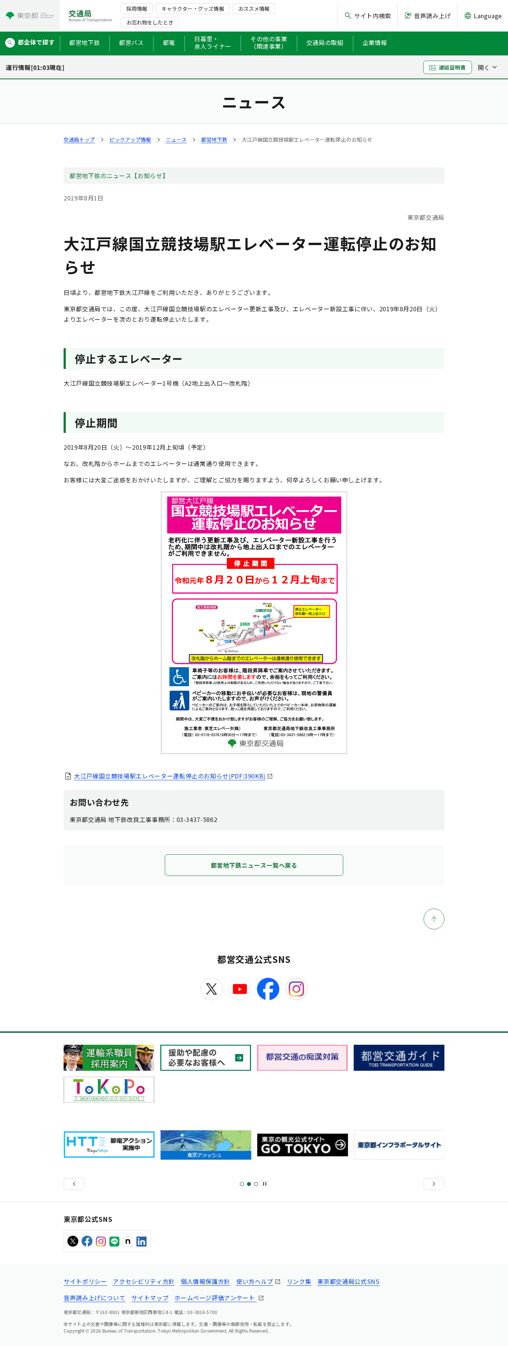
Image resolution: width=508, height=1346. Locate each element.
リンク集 (299, 1281)
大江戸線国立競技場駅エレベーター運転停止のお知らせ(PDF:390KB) (170, 775)
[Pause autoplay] (265, 1184)
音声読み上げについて (94, 1297)
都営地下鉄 (84, 42)
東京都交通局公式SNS (348, 1281)
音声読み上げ (432, 15)
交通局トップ (79, 139)
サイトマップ (149, 1297)
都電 (169, 42)
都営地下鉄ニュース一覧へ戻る (254, 865)
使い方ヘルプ (254, 1281)
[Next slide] (434, 1184)
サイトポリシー (85, 1281)
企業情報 (375, 42)
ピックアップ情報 (130, 139)
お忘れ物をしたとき (149, 22)
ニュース (176, 139)
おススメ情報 (254, 8)
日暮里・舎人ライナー (212, 43)
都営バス (131, 42)
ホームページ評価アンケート (215, 1297)
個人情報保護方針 (205, 1281)
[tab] (242, 1184)
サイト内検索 (372, 15)
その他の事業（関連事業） (268, 43)
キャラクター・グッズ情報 (192, 8)
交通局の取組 (325, 42)
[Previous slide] (74, 1184)
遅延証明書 (452, 67)
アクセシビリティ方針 (143, 1281)
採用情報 (136, 8)
